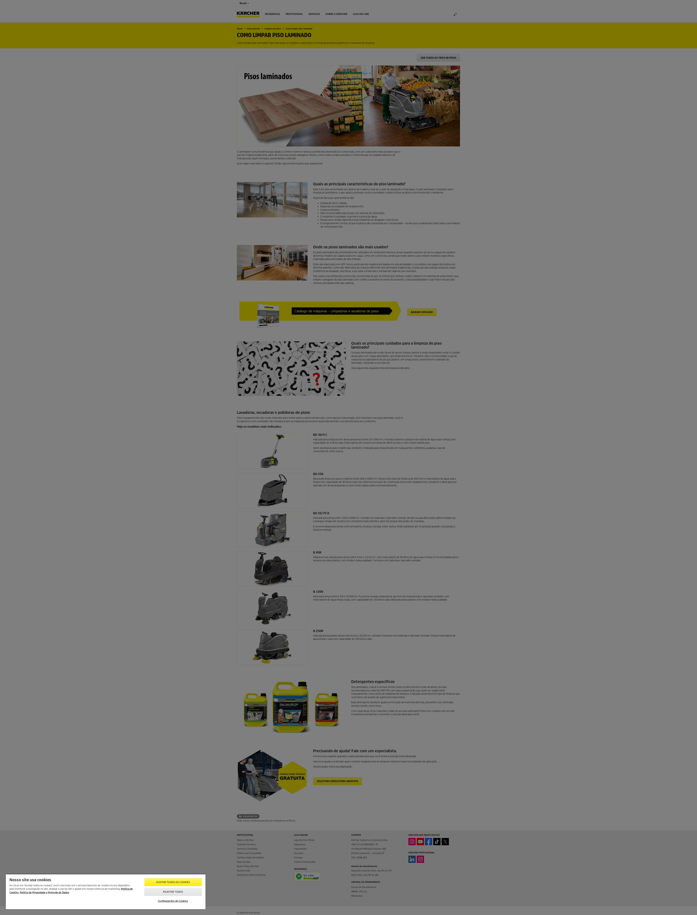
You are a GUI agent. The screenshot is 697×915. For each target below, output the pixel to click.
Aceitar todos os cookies (173, 882)
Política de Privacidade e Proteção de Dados (44, 892)
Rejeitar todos (173, 891)
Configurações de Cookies (173, 901)
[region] (105, 891)
